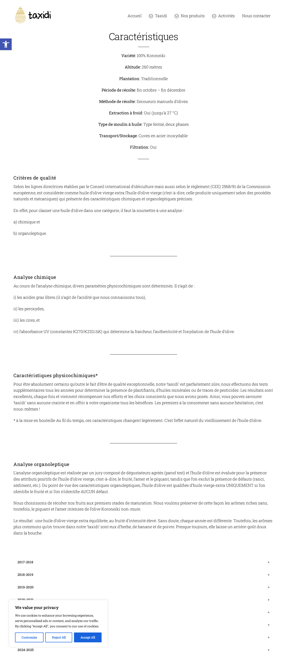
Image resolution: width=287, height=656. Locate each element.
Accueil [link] (134, 15)
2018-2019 (25, 574)
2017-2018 (25, 562)
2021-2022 (25, 612)
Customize (29, 637)
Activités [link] (226, 15)
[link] (6, 44)
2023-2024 (25, 637)
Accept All (87, 637)
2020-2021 (25, 599)
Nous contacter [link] (256, 15)
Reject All (59, 637)
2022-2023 (25, 624)
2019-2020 (25, 587)
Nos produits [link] (192, 15)
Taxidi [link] (160, 15)
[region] (58, 623)
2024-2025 (25, 649)
